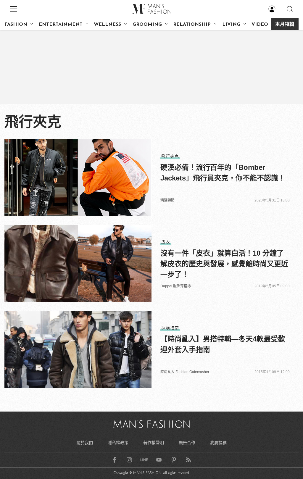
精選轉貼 (167, 200)
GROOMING (147, 24)
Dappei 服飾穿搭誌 (175, 286)
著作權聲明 (153, 442)
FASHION (15, 24)
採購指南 (170, 327)
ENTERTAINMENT (61, 24)
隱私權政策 (118, 442)
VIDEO (260, 24)
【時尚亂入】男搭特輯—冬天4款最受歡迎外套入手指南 (222, 344)
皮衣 (165, 242)
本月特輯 (284, 24)
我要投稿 (218, 442)
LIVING (231, 24)
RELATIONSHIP (192, 24)
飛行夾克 (170, 156)
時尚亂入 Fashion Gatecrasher (184, 372)
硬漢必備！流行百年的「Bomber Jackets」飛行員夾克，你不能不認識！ (222, 172)
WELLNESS (107, 24)
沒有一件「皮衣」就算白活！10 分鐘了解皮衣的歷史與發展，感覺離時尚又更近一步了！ (224, 263)
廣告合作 (187, 442)
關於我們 (84, 442)
